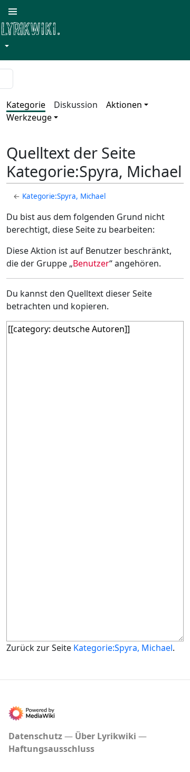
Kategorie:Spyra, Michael (64, 196)
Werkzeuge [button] (29, 117)
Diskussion (76, 105)
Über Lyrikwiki (105, 736)
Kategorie (25, 105)
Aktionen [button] (124, 105)
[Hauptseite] (82, 28)
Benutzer (91, 263)
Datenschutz (35, 736)
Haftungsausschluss (51, 749)
